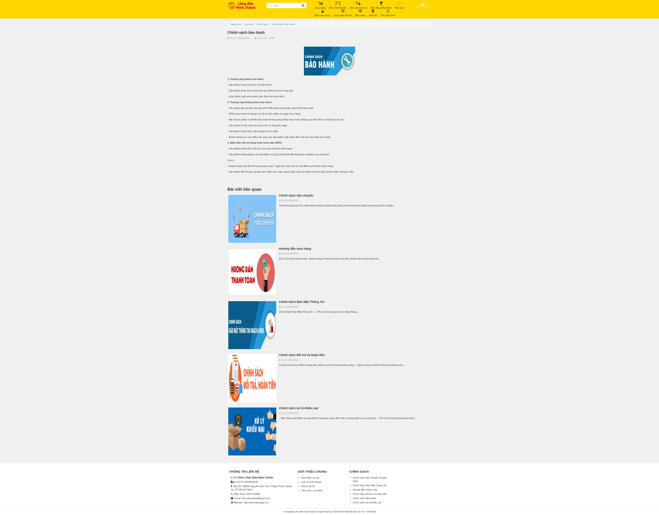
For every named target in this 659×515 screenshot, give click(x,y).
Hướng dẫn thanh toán (365, 489)
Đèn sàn (399, 7)
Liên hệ (373, 15)
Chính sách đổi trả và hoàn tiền (302, 355)
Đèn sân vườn (322, 15)
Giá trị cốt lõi (308, 486)
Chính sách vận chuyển (296, 195)
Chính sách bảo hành (364, 498)
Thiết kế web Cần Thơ (355, 512)
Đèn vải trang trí (358, 7)
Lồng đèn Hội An (343, 15)
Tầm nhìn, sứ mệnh (312, 490)
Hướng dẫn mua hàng (295, 248)
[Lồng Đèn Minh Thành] (242, 5)
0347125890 (253, 494)
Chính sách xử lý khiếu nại (298, 408)
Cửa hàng (320, 7)
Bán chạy (360, 15)
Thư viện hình (387, 15)
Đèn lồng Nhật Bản (381, 7)
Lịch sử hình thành (311, 482)
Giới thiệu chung (310, 477)
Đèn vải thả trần (337, 7)
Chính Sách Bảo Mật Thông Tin (302, 302)
